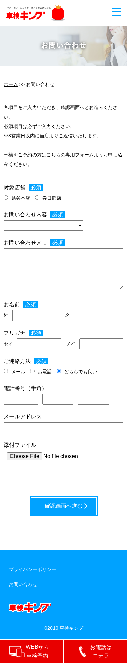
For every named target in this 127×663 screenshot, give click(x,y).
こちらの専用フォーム (70, 154)
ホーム (11, 84)
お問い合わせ (23, 584)
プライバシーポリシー (32, 569)
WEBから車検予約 (37, 651)
